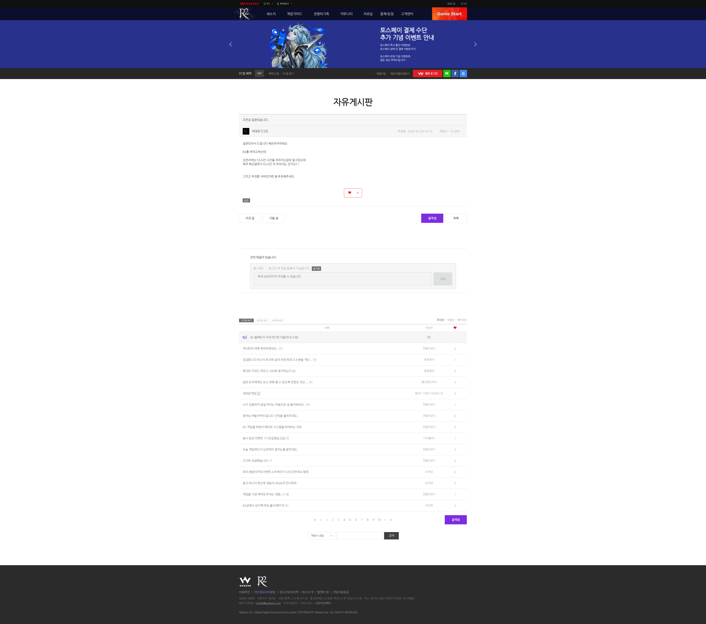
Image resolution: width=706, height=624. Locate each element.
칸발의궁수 (429, 348)
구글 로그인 (463, 73)
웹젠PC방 (323, 592)
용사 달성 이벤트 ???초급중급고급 (266, 438)
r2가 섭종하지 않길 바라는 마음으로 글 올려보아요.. (276, 404)
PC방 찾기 (288, 73)
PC (268, 3)
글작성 (432, 218)
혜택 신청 (274, 73)
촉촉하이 (429, 359)
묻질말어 (429, 370)
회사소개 (307, 592)
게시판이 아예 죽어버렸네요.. (262, 348)
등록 (442, 279)
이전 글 (250, 218)
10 (379, 520)
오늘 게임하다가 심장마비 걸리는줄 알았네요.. (271, 449)
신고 (246, 200)
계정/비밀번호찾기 (400, 73)
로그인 (464, 3)
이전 (230, 44)
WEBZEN (245, 581)
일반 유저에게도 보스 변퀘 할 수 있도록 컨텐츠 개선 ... (277, 382)
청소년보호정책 (288, 592)
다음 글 (274, 218)
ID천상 (429, 471)
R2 (245, 13)
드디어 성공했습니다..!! (257, 460)
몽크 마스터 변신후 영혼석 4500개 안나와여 (270, 483)
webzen (249, 3)
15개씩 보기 (246, 320)
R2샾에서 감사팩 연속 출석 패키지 (265, 505)
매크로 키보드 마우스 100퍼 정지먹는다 (269, 371)
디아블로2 (429, 438)
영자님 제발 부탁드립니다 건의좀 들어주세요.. (271, 416)
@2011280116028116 (429, 393)
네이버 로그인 (447, 73)
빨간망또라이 (429, 382)
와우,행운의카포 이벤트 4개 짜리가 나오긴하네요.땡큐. (276, 472)
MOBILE (284, 3)
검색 (391, 535)
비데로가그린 (260, 131)
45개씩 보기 (277, 320)
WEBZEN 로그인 (427, 73)
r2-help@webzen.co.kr (268, 603)
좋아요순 (462, 319)
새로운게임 (250, 393)
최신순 (440, 319)
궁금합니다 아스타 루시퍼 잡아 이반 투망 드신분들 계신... (279, 359)
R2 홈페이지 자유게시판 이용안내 (274, 337)
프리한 (429, 505)
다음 (475, 44)
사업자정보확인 (323, 603)
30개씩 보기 (262, 320)
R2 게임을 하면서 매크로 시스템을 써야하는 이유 (272, 427)
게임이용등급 (341, 592)
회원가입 (451, 3)
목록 (456, 218)
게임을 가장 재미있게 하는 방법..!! (266, 494)
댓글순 (450, 319)
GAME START (449, 13)
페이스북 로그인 (455, 73)
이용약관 (244, 592)
